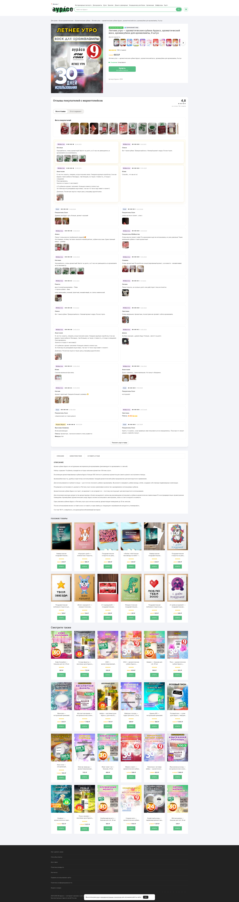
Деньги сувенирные (121, 5)
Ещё (166, 5)
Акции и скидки (56, 888)
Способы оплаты (56, 857)
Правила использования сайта (61, 877)
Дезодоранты (97, 5)
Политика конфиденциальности (61, 883)
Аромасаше (150, 5)
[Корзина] (186, 9)
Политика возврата (57, 867)
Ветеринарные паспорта (83, 5)
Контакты (54, 872)
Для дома (54, 20)
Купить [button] (61, 566)
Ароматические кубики (82, 20)
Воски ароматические (66, 20)
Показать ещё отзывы (119, 442)
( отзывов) (121, 50)
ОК (146, 897)
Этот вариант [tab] (76, 111)
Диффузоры (159, 5)
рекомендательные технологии (111, 897)
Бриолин (110, 5)
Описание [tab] (60, 456)
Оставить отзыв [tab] (93, 456)
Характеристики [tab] (76, 456)
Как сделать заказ (57, 852)
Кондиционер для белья (137, 5)
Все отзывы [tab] (61, 111)
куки (97, 897)
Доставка (54, 862)
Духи (105, 5)
